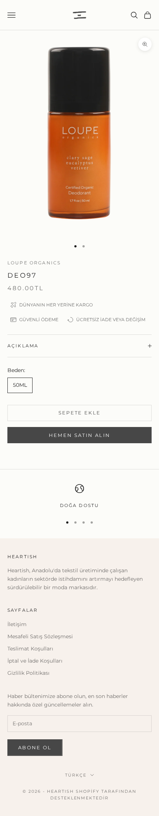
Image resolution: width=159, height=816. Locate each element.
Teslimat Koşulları (30, 648)
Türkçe (76, 775)
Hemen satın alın (79, 435)
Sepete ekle (79, 413)
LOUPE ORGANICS (34, 262)
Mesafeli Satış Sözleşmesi (40, 636)
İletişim (17, 624)
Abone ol (35, 747)
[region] (79, 496)
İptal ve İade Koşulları (34, 660)
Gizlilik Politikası (28, 673)
